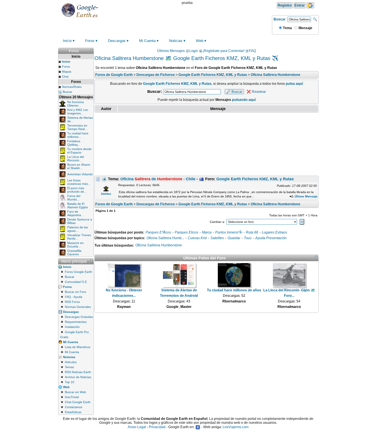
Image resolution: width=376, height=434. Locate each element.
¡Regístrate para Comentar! (223, 51)
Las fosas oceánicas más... (79, 182)
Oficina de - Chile (157, 179)
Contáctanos (73, 407)
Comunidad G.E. (76, 282)
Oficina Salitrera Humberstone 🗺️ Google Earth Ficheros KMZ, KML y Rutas (182, 58)
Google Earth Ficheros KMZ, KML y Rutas (255, 179)
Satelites (217, 238)
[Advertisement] (206, 144)
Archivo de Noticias (78, 377)
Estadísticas (73, 412)
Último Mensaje (305, 196)
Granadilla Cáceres (74, 252)
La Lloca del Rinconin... (75, 158)
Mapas (66, 71)
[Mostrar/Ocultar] (91, 50)
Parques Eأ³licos (158, 232)
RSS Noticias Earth (78, 372)
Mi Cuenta (147, 41)
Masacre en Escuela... (75, 244)
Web (199, 41)
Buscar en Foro (75, 292)
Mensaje (305, 28)
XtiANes (106, 193)
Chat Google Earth (78, 402)
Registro (285, 5)
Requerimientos (76, 322)
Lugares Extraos (274, 232)
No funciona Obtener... (75, 103)
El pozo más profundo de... (77, 189)
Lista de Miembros (77, 347)
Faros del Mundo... (73, 197)
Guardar (234, 238)
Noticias (175, 41)
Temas (69, 367)
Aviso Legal (137, 427)
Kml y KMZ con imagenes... (77, 111)
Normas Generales (78, 307)
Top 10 (69, 382)
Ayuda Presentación (271, 238)
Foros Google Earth (78, 272)
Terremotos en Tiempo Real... (77, 127)
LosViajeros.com (235, 427)
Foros (89, 41)
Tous (248, 238)
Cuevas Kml (197, 238)
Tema (287, 28)
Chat (65, 76)
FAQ (252, 51)
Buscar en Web (75, 392)
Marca (207, 232)
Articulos (71, 362)
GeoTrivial (72, 397)
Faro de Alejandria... (75, 213)
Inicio (67, 41)
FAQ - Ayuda (73, 297)
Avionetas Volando (80, 174)
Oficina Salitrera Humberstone (158, 245)
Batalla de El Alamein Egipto (77, 205)
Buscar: (154, 91)
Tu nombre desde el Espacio (79, 150)
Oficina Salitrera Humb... (165, 238)
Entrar (299, 5)
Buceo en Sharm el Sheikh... (78, 166)
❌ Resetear (256, 91)
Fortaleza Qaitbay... (73, 142)
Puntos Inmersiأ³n (228, 232)
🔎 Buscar (234, 91)
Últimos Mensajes (171, 51)
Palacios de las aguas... (77, 228)
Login (193, 51)
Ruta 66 (252, 232)
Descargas (117, 41)
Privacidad (157, 427)
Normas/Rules (72, 86)
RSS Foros (72, 302)
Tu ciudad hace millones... (77, 135)
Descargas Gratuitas (79, 317)
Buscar (279, 19)
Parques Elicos (186, 232)
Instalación (72, 327)
